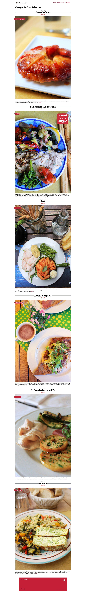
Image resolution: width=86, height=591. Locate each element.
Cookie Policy (22, 589)
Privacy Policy (22, 588)
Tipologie (54, 2)
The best (62, 2)
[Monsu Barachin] (21, 3)
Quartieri (58, 2)
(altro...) (39, 102)
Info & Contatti (67, 2)
